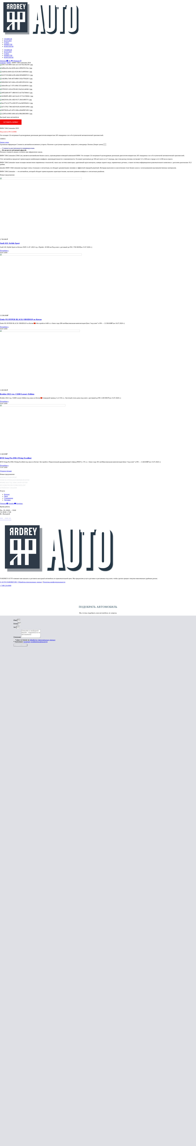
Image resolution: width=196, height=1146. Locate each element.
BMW (9, 63)
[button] (6, 471)
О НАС (6, 42)
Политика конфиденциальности (54, 582)
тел (14, 627)
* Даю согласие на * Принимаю (34, 641)
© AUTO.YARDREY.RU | (9, 582)
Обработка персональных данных (30, 582)
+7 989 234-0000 (5, 585)
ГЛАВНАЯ (8, 39)
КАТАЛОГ (8, 41)
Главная (3, 63)
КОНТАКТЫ (8, 46)
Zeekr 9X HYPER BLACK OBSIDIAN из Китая (21, 319)
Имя (15, 620)
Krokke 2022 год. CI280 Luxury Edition (17, 394)
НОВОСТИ (8, 44)
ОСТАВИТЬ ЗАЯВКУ (10, 122)
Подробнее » (4, 250)
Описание (17, 637)
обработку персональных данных (42, 640)
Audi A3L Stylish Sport (10, 243)
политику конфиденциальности (35, 642)
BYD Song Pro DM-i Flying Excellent (15, 458)
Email (15, 624)
